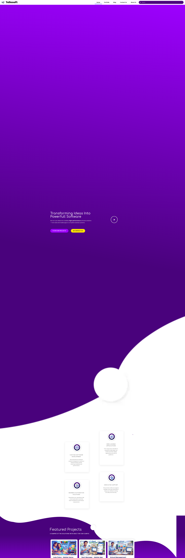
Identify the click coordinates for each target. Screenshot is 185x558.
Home (98, 2)
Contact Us (123, 2)
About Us (133, 2)
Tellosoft (12, 2)
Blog (114, 2)
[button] (114, 220)
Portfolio (106, 2)
